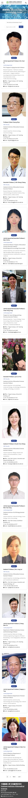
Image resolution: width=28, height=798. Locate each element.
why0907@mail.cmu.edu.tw (14, 526)
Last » (19, 776)
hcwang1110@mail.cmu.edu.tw (15, 464)
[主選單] (2, 2)
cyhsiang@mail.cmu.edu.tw (14, 770)
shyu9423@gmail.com (13, 140)
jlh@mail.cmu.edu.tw (13, 399)
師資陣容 (15, 14)
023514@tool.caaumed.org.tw (15, 263)
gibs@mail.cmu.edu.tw (7, 796)
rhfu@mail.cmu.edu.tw (13, 86)
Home (12, 14)
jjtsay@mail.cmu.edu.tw (14, 711)
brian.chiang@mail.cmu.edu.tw (15, 202)
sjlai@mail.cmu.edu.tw (13, 587)
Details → (14, 58)
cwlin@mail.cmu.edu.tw (14, 647)
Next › (14, 776)
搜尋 (25, 2)
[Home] (14, 2)
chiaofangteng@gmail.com (14, 332)
